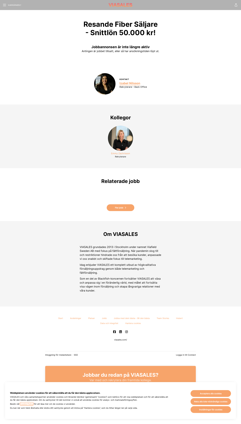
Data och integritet (109, 323)
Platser (91, 318)
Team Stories (163, 318)
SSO (76, 355)
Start (60, 318)
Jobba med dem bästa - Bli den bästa (132, 318)
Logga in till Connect (186, 355)
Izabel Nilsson (129, 83)
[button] (235, 5)
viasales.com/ (120, 339)
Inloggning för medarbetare (58, 355)
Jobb (104, 318)
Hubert (179, 318)
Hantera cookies (133, 323)
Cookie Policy (26, 404)
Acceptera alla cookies (211, 393)
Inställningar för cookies (210, 409)
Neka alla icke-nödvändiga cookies (210, 401)
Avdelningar (75, 318)
